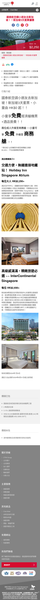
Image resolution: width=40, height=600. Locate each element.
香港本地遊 (7, 517)
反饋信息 (6, 469)
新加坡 (8, 53)
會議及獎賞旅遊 (8, 495)
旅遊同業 (6, 498)
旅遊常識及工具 (8, 526)
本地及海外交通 (8, 514)
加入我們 (6, 466)
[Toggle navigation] (36, 4)
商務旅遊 (6, 492)
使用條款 (6, 540)
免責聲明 (6, 543)
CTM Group (7, 457)
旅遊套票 (6, 489)
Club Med (13, 10)
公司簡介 (6, 460)
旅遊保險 (6, 520)
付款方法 (6, 475)
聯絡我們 (6, 472)
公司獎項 (6, 463)
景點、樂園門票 (8, 523)
